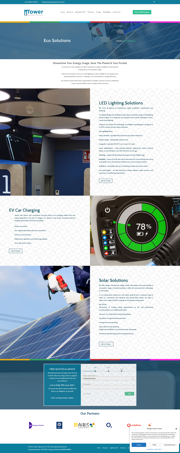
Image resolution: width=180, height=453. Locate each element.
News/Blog (106, 12)
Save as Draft (87, 394)
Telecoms (90, 12)
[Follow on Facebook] (154, 1)
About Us (70, 12)
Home (63, 12)
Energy (98, 12)
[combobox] (108, 378)
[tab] (95, 369)
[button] (176, 429)
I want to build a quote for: (90, 375)
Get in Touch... (106, 344)
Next (129, 394)
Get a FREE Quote (142, 12)
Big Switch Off (80, 12)
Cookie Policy (150, 449)
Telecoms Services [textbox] (90, 378)
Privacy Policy (157, 449)
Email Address (87, 384)
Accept (139, 445)
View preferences (169, 445)
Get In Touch (105, 181)
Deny (154, 445)
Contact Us (116, 12)
